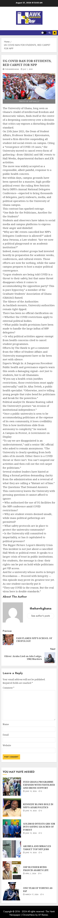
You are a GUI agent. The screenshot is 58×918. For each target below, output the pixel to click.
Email (6, 734)
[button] (49, 32)
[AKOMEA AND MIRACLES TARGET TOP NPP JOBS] (12, 849)
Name (6, 724)
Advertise (55, 33)
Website (7, 745)
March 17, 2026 (32, 895)
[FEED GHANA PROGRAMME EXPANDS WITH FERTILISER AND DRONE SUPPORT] (12, 786)
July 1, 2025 (28, 69)
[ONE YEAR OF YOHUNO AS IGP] (12, 891)
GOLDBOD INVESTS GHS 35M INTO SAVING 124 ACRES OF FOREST (39, 826)
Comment (8, 687)
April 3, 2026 (30, 874)
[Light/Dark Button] (44, 32)
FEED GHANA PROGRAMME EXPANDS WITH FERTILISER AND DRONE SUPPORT (39, 784)
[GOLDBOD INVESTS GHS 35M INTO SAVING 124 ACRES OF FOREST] (12, 828)
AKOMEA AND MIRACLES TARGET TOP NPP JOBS (37, 848)
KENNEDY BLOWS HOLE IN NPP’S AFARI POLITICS (38, 806)
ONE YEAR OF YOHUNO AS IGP (37, 889)
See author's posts (40, 616)
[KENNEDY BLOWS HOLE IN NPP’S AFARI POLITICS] (12, 807)
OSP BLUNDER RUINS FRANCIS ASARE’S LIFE (36, 869)
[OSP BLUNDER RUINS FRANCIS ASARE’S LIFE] (12, 870)
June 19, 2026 (31, 791)
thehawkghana (12, 69)
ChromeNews (28, 914)
